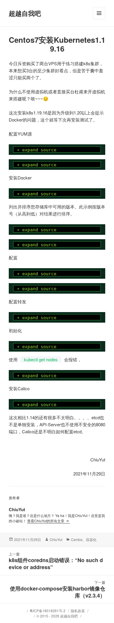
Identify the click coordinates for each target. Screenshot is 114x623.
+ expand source (36, 150)
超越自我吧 (25, 13)
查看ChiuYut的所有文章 (46, 520)
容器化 (91, 539)
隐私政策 (78, 610)
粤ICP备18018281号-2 (47, 610)
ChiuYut (56, 539)
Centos (76, 539)
